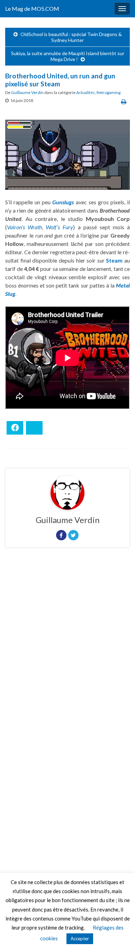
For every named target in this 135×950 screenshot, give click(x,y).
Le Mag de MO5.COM (32, 8)
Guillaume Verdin (27, 92)
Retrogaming (108, 92)
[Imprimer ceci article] (123, 101)
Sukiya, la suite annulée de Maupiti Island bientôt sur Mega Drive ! (67, 56)
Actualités (85, 92)
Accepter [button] (80, 938)
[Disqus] (67, 648)
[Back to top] (119, 934)
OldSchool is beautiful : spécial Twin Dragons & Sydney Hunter (71, 37)
